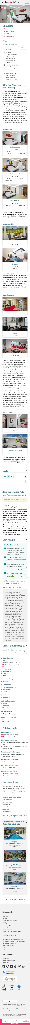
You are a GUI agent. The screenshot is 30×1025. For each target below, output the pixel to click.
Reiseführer (5, 962)
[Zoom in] (25, 476)
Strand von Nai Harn (12, 29)
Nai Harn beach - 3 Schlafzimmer (15, 866)
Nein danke (16, 1021)
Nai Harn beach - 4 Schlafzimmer (15, 843)
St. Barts (5, 950)
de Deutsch (13, 1001)
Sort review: (7, 587)
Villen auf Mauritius (8, 945)
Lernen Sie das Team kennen (11, 928)
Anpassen (6, 1021)
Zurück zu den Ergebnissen (15, 899)
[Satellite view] (5, 476)
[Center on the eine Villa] (12, 476)
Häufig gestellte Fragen (9, 920)
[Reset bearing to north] (25, 481)
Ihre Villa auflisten (7, 924)
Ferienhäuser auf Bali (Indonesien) (12, 939)
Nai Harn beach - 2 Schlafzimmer (15, 888)
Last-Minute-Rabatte (8, 961)
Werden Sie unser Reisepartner (11, 932)
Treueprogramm (7, 930)
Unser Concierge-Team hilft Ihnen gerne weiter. (14, 816)
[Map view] (8, 476)
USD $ (4, 1001)
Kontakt (4, 918)
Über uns (5, 916)
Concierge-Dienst (7, 926)
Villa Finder (5, 959)
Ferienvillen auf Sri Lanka (9, 943)
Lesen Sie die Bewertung (9, 44)
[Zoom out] (25, 479)
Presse (4, 922)
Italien (4, 948)
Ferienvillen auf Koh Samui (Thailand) (13, 941)
